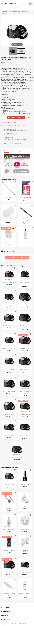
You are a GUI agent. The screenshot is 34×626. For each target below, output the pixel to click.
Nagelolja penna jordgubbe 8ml (9, 507)
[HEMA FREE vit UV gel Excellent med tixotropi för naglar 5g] (13, 51)
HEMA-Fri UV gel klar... (9, 305)
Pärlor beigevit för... (25, 529)
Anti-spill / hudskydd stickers (25, 197)
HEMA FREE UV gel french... (9, 370)
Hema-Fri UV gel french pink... (25, 370)
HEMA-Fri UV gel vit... (9, 414)
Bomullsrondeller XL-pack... (8, 221)
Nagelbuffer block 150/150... (24, 551)
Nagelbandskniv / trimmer (25, 221)
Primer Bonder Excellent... (9, 550)
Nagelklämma (25, 507)
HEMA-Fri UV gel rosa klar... (25, 283)
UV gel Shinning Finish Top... (8, 243)
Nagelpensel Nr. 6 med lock (9, 594)
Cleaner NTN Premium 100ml (24, 594)
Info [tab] (11, 151)
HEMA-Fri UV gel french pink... (25, 392)
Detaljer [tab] (6, 151)
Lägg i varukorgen (16, 118)
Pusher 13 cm (8, 197)
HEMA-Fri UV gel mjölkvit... (9, 326)
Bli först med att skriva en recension (18, 257)
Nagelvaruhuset (7, 624)
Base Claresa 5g (25, 484)
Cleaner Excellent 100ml (25, 243)
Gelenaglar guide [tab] (19, 151)
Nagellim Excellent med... (9, 529)
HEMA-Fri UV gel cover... (9, 282)
